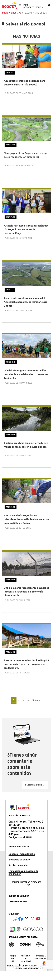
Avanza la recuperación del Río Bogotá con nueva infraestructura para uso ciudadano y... (26, 664)
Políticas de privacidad (25, 958)
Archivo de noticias (19, 865)
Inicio (5, 12)
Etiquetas (16, 12)
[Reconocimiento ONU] (11, 944)
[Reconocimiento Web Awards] (40, 944)
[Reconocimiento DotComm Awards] (25, 944)
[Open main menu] (20, 5)
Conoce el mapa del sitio (22, 853)
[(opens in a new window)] (12, 928)
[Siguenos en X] (26, 919)
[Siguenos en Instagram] (32, 919)
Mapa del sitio (13, 958)
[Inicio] (9, 5)
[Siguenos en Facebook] (15, 919)
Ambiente (10, 144)
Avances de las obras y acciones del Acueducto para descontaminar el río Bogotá (25, 302)
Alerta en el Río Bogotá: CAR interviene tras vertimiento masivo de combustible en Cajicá (26, 519)
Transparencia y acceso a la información (23, 872)
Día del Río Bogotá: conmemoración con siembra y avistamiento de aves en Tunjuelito (26, 374)
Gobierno (10, 362)
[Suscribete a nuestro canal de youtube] (38, 919)
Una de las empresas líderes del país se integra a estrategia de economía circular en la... (26, 591)
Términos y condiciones (40, 957)
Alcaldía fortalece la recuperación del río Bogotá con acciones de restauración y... (26, 229)
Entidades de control (19, 859)
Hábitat (10, 72)
